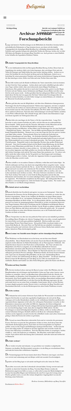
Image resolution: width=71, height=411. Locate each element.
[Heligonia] (35, 9)
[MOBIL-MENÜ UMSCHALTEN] (5, 17)
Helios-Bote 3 (19, 384)
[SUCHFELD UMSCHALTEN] (66, 17)
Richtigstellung (11, 28)
